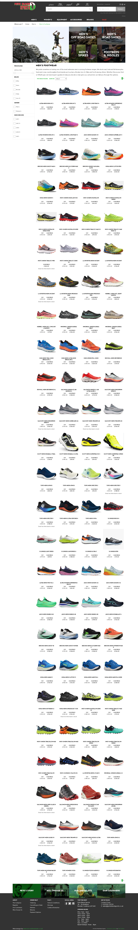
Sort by (51, 78)
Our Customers (111, 891)
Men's (34, 20)
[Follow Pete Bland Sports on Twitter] (70, 904)
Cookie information (53, 907)
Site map (50, 905)
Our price (49, 107)
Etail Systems (121, 928)
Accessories (76, 20)
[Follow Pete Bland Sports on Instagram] (74, 904)
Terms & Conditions (53, 903)
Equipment (62, 20)
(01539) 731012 (108, 904)
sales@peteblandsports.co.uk (113, 906)
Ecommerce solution (111, 928)
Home (27, 24)
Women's (48, 20)
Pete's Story (27, 891)
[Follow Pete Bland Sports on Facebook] (66, 904)
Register (100, 4)
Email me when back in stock (46, 268)
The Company (17, 903)
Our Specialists (83, 891)
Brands (90, 20)
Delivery (32, 907)
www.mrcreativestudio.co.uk (33, 929)
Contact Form (105, 902)
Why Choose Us (55, 891)
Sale (104, 20)
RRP (42, 107)
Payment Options (35, 912)
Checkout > (120, 9)
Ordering (33, 903)
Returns (32, 910)
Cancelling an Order (36, 905)
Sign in (107, 4)
